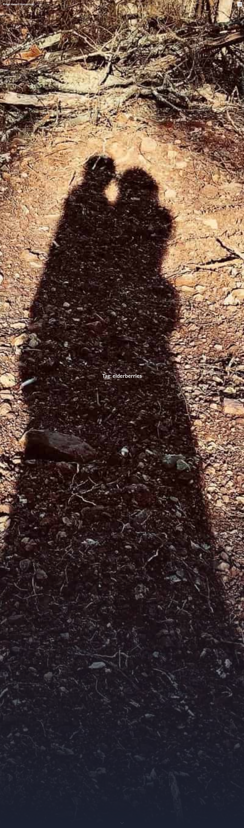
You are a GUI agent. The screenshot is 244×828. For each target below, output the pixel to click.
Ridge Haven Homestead (18, 4)
